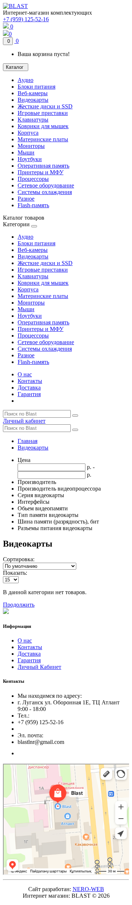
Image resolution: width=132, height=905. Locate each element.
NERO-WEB (88, 889)
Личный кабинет (24, 421)
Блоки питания (36, 86)
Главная (27, 441)
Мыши (26, 152)
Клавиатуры (33, 119)
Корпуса (28, 133)
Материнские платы (43, 139)
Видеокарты (33, 100)
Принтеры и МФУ (40, 172)
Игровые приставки (43, 113)
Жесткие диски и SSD (45, 106)
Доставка (29, 387)
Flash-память (33, 205)
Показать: (15, 573)
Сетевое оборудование (46, 185)
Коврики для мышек (43, 126)
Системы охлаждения (45, 192)
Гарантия (29, 394)
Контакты (30, 381)
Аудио (25, 80)
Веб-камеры (33, 93)
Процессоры (33, 179)
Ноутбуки (30, 159)
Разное (26, 198)
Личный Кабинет (39, 667)
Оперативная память (43, 166)
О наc (25, 374)
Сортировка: (18, 559)
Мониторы (31, 146)
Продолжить (18, 605)
